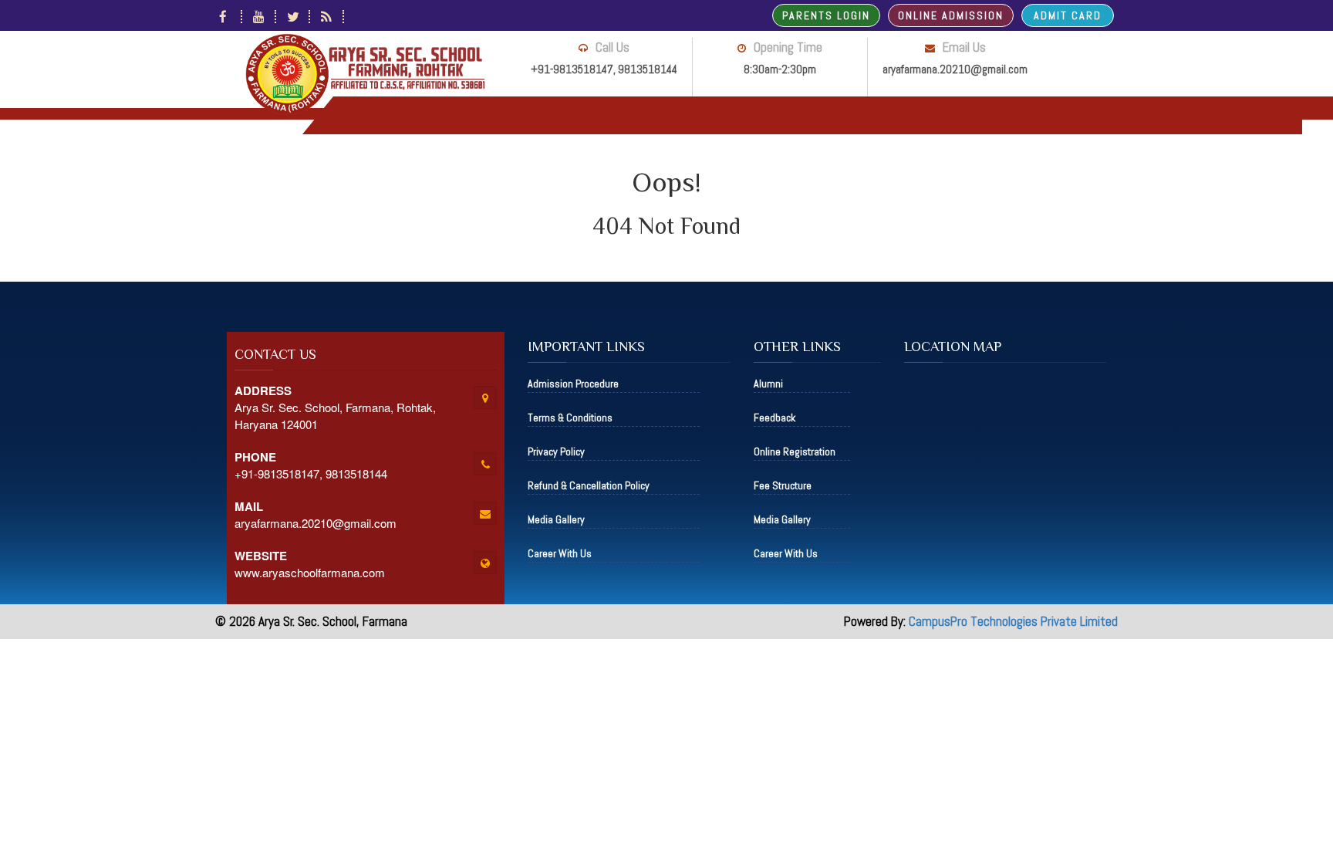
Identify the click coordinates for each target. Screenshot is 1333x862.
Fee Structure (783, 485)
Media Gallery (556, 519)
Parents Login (826, 15)
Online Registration (794, 451)
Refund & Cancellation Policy (589, 485)
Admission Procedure (573, 383)
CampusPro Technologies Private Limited (1013, 621)
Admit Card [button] (1068, 15)
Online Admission (951, 15)
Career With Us (560, 553)
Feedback (774, 417)
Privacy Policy (556, 451)
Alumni (768, 383)
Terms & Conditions (570, 417)
